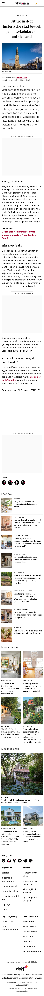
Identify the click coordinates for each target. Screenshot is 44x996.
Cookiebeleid (7, 974)
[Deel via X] (23, 482)
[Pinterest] (25, 860)
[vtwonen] (22, 3)
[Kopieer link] (4, 482)
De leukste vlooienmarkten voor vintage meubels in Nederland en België (19, 235)
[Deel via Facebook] (16, 482)
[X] (30, 860)
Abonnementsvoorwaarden (31, 978)
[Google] (3, 860)
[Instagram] (14, 860)
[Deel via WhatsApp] (10, 482)
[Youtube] (20, 860)
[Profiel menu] (35, 3)
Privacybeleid (19, 974)
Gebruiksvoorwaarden (11, 978)
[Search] (40, 3)
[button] (34, 974)
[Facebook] (9, 860)
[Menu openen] (3, 3)
